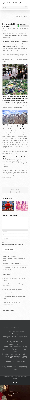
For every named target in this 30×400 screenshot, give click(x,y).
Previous (19, 16)
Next (25, 16)
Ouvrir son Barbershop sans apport (13, 289)
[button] (3, 206)
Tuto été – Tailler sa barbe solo (12, 263)
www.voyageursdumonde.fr (15, 107)
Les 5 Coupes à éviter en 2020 (11, 293)
